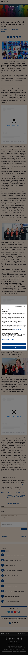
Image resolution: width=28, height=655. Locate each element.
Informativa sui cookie (17, 329)
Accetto (14, 347)
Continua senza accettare (20, 306)
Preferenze (14, 343)
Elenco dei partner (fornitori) (8, 339)
